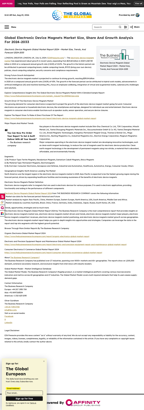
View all (138, 3)
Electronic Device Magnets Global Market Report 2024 (28, 193)
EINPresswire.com (55, 58)
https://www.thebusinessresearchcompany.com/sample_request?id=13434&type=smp (41, 96)
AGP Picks (7, 3)
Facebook (8, 316)
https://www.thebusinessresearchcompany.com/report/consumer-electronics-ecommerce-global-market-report (53, 252)
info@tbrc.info (10, 310)
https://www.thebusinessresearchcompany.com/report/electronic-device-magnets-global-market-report (50, 118)
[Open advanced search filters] (125, 27)
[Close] (44, 361)
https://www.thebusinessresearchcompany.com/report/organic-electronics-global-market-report (46, 236)
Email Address (13, 388)
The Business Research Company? (25, 257)
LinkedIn (8, 322)
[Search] (120, 27)
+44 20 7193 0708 (12, 307)
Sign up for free (24, 398)
